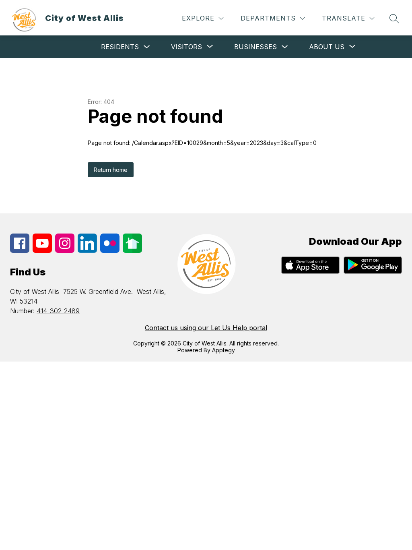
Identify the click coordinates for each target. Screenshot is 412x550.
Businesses (255, 47)
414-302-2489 (58, 311)
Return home (111, 169)
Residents (120, 47)
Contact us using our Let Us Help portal (206, 328)
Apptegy (223, 350)
